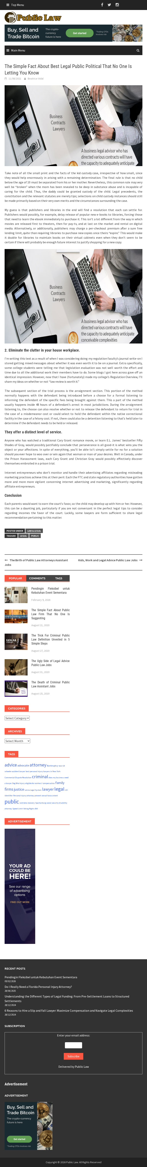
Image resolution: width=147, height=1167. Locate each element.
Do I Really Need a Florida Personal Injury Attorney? (38, 987)
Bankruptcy (52, 765)
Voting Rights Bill (30, 808)
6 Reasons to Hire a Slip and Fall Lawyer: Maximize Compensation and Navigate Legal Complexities (69, 1010)
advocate (23, 765)
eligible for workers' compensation (40, 783)
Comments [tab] (37, 578)
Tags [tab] (58, 578)
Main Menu (18, 50)
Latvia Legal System (33, 790)
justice (19, 789)
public (35, 535)
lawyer (48, 789)
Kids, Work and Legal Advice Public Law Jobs (107, 560)
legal (23, 535)
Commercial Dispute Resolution (18, 777)
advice (11, 765)
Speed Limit (17, 808)
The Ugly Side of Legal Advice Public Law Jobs (50, 663)
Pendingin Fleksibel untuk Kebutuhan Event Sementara (50, 590)
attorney (38, 765)
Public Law (82, 1067)
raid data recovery (27, 803)
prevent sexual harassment (46, 795)
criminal (40, 777)
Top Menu (17, 5)
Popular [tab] (15, 578)
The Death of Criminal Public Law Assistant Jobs (50, 684)
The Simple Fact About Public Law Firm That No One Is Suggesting (50, 614)
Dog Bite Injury (18, 783)
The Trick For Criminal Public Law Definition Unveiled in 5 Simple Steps (50, 639)
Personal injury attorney (23, 795)
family (59, 782)
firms (9, 789)
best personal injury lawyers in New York (43, 771)
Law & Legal (34, 530)
